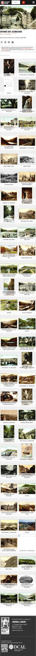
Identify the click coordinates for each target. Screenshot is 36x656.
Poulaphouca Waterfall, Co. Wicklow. (27, 366)
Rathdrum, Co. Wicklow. (9, 532)
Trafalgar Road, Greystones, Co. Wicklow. (9, 128)
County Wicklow (7, 33)
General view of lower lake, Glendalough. (9, 348)
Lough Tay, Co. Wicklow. (27, 551)
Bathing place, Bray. (27, 221)
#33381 (27, 331)
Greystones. (27, 166)
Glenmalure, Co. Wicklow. (9, 495)
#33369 (9, 313)
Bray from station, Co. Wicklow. (27, 238)
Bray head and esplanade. (27, 275)
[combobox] (16, 2)
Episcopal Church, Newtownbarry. (27, 183)
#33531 (9, 75)
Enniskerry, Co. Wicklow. (27, 148)
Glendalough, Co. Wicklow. (8, 604)
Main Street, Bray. (8, 166)
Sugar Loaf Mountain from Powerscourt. (9, 275)
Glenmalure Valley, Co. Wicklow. (9, 330)
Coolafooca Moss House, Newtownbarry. (9, 550)
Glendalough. (9, 184)
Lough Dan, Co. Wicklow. (27, 75)
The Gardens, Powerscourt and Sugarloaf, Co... (9, 384)
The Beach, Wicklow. (9, 422)
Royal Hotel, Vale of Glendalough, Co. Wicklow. (27, 586)
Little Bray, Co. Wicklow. (8, 367)
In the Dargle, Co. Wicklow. (9, 440)
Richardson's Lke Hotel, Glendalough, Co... (9, 403)
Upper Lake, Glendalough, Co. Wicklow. (27, 604)
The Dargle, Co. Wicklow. (9, 220)
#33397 (27, 532)
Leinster (1, 33)
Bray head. (9, 569)
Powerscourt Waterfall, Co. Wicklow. (27, 110)
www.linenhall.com (17, 630)
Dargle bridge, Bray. (27, 422)
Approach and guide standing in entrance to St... (9, 293)
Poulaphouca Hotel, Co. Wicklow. (8, 513)
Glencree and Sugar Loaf (27, 513)
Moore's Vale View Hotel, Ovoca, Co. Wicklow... (27, 567)
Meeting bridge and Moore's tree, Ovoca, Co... (8, 256)
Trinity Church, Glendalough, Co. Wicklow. (8, 586)
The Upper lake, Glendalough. (9, 147)
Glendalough (14, 33)
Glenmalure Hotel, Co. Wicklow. (27, 293)
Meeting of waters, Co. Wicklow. (9, 110)
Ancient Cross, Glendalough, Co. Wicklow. (27, 201)
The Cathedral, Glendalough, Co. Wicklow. (27, 476)
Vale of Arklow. (27, 313)
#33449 (27, 496)
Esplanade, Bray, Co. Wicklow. (9, 458)
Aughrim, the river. (9, 239)
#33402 (9, 93)
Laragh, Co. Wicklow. (8, 203)
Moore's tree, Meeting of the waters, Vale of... (27, 348)
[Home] (2, 2)
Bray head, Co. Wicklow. (27, 459)
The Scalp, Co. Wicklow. (27, 441)
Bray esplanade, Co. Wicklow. (27, 128)
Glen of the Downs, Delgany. (27, 92)
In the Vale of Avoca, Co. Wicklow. (8, 476)
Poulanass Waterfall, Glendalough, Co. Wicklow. (27, 403)
